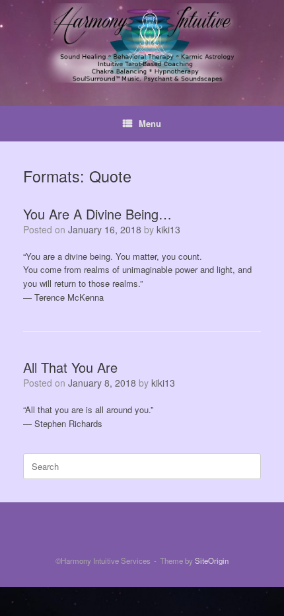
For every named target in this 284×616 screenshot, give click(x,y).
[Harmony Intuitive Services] (142, 43)
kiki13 (168, 229)
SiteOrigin (212, 560)
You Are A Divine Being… (97, 213)
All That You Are (70, 367)
